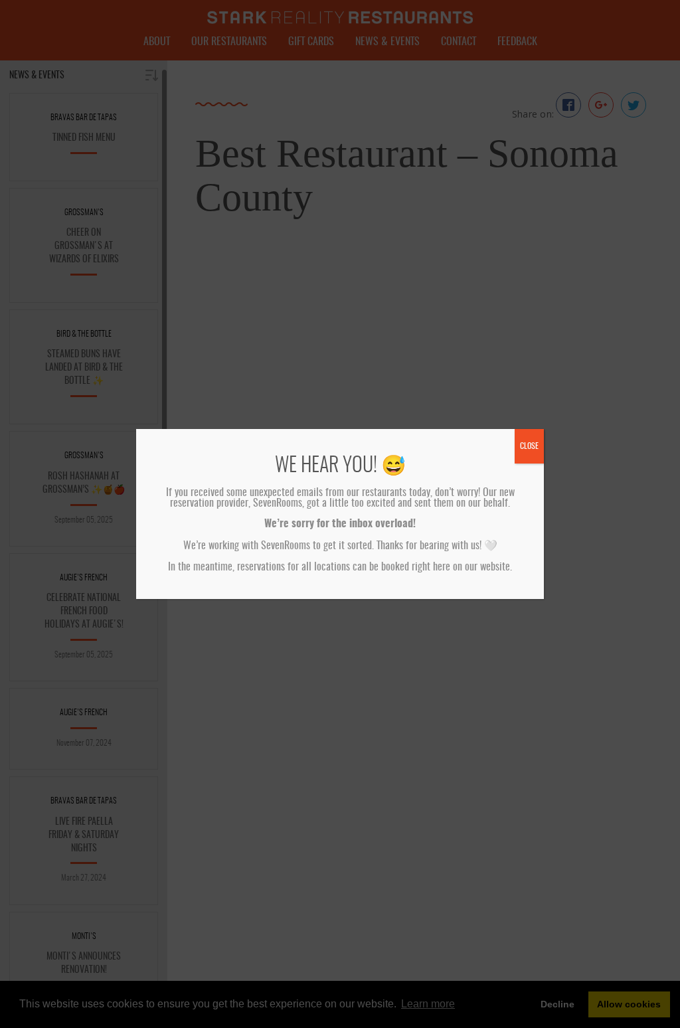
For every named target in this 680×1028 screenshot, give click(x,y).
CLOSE (529, 446)
